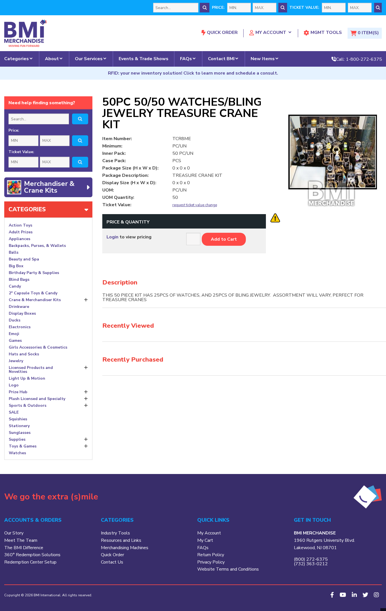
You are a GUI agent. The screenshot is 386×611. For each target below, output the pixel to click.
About (52, 59)
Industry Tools (115, 533)
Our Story (13, 533)
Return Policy (210, 555)
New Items (263, 59)
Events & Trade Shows (143, 59)
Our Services (89, 59)
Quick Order (222, 32)
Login (112, 237)
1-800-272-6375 (364, 59)
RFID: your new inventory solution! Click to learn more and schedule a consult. (193, 73)
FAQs (186, 59)
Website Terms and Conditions (228, 569)
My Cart (205, 540)
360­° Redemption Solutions (32, 555)
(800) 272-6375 (311, 559)
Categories (16, 59)
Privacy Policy (211, 562)
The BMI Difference (23, 548)
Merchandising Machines (124, 548)
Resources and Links (121, 540)
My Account (270, 32)
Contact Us (112, 562)
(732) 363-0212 (311, 564)
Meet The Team (20, 540)
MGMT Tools (326, 32)
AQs (204, 548)
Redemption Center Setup (30, 562)
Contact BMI (221, 59)
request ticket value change (194, 205)
